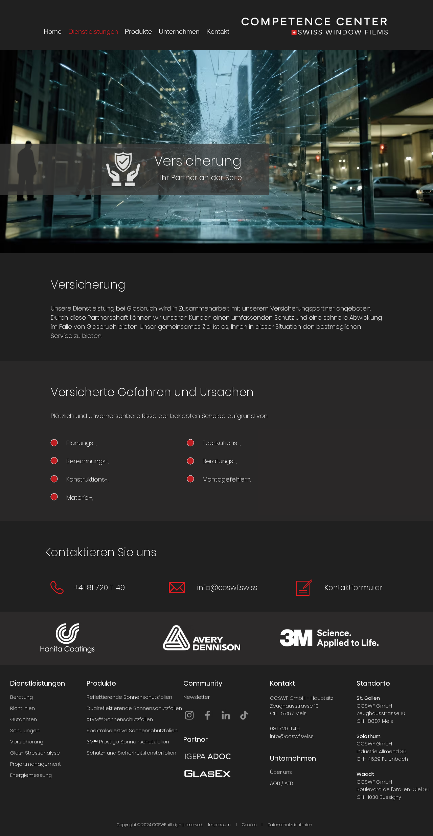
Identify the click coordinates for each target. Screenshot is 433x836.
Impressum (219, 825)
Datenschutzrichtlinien (290, 825)
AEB (288, 783)
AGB (275, 783)
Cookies (249, 825)
